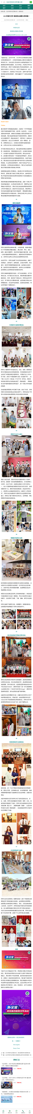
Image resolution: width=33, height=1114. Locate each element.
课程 (12, 5)
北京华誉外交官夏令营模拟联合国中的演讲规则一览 (18, 1055)
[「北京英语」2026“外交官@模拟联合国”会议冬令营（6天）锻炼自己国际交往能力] (6, 1068)
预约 (29, 8)
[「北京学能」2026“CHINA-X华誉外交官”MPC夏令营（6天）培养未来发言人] (6, 1082)
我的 (30, 1112)
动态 (12, 8)
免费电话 (23, 1112)
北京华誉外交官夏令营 (14, 2)
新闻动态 (21, 11)
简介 (20, 5)
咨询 (16, 1112)
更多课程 (16, 1106)
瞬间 (29, 5)
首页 (4, 5)
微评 (4, 8)
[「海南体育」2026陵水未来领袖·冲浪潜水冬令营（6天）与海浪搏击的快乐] (6, 1096)
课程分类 (10, 1112)
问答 (20, 8)
